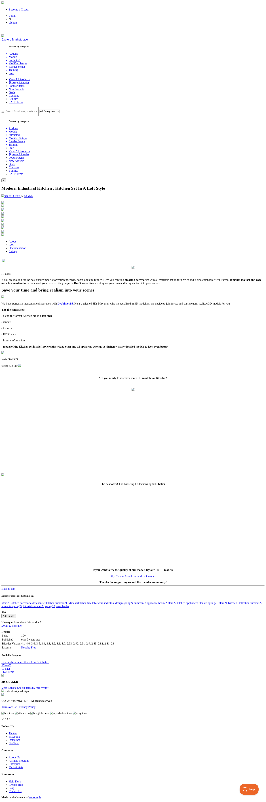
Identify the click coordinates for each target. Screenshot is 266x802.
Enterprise (14, 763)
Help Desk (15, 781)
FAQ (11, 244)
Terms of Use (9, 707)
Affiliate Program (19, 760)
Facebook (14, 736)
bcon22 (162, 603)
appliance (152, 603)
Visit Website (9, 687)
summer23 (140, 603)
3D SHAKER (12, 196)
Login (12, 15)
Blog (11, 788)
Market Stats (16, 767)
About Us (14, 757)
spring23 (50, 606)
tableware (97, 603)
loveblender (62, 606)
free (89, 603)
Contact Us (15, 791)
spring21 (213, 603)
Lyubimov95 (65, 303)
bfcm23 (5, 603)
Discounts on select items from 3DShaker (25, 662)
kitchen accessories (22, 603)
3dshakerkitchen (77, 603)
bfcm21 (223, 603)
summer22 (256, 603)
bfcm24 (27, 606)
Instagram (14, 739)
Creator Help (16, 784)
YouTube (14, 743)
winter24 (6, 606)
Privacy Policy (27, 707)
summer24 (38, 606)
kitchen (50, 603)
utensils (203, 603)
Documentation (17, 248)
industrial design (113, 603)
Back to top (8, 588)
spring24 (128, 603)
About (12, 241)
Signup (13, 22)
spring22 (17, 606)
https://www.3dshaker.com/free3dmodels (133, 576)
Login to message (11, 625)
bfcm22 (172, 603)
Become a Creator (19, 9)
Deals (12, 92)
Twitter (13, 733)
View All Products (19, 79)
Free (11, 73)
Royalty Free (28, 647)
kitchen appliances (187, 603)
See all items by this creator (32, 687)
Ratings (13, 251)
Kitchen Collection (239, 603)
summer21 (61, 603)
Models (28, 196)
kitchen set (39, 603)
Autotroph (35, 797)
